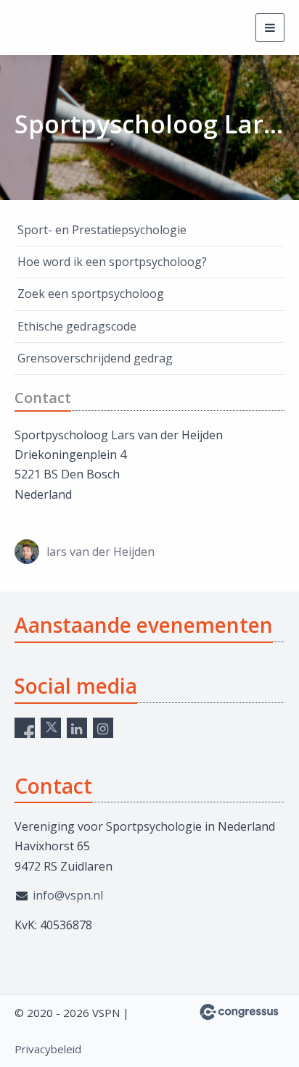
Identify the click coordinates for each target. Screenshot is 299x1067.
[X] (51, 728)
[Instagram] (103, 728)
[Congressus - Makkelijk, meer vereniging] (239, 1012)
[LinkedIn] (77, 728)
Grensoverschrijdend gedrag (95, 358)
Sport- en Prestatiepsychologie (102, 230)
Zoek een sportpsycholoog (90, 294)
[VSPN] (69, 27)
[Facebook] (25, 728)
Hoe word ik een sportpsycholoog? (112, 262)
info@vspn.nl (68, 895)
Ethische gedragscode (76, 326)
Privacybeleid (48, 1049)
